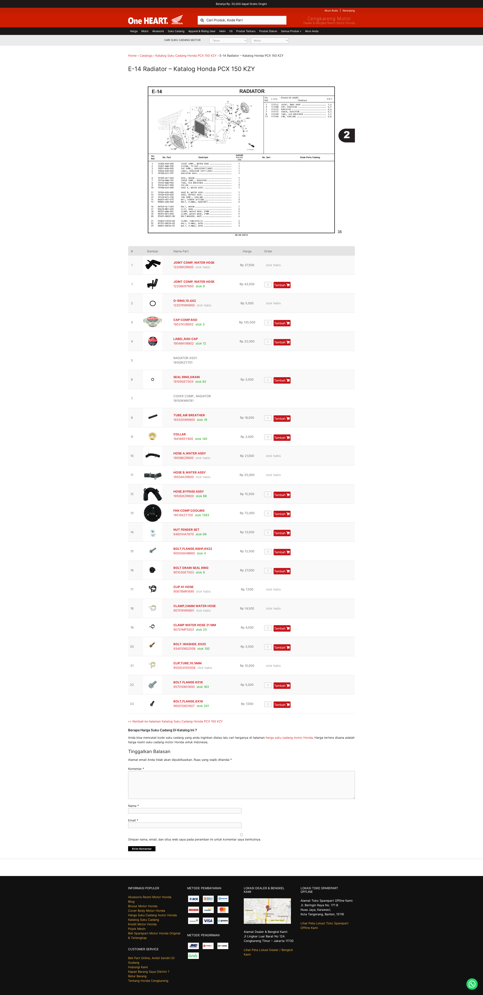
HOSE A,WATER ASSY (189, 453)
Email (133, 820)
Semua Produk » (291, 31)
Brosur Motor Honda (142, 906)
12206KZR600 (183, 267)
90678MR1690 (183, 591)
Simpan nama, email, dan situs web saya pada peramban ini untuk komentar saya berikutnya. (194, 839)
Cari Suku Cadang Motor (182, 40)
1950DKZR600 (183, 496)
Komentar (136, 769)
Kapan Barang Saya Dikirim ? (148, 971)
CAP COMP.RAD (185, 320)
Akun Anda (331, 10)
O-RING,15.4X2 (184, 301)
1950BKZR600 (183, 458)
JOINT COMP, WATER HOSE (194, 262)
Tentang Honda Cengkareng (148, 981)
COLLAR (179, 434)
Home (132, 55)
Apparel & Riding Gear (201, 31)
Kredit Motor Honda (142, 924)
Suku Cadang (176, 31)
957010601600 (184, 687)
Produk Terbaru (245, 31)
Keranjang (349, 10)
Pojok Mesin (136, 929)
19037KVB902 (183, 324)
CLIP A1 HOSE (183, 587)
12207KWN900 (184, 305)
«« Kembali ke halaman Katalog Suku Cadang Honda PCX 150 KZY (175, 721)
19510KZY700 (183, 515)
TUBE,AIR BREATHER (189, 415)
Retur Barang (137, 976)
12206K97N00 (183, 286)
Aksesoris (158, 31)
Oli (230, 31)
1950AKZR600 (183, 477)
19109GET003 (183, 381)
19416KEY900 (183, 439)
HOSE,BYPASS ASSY (188, 491)
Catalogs (146, 55)
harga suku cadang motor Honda (289, 737)
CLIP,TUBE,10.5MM (187, 663)
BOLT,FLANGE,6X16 (188, 701)
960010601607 (184, 706)
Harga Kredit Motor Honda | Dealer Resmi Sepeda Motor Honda (155, 20)
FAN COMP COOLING (189, 510)
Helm (222, 31)
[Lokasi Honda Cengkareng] (267, 923)
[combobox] (242, 20)
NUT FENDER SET (186, 529)
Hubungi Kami (138, 967)
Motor (144, 31)
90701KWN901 (183, 610)
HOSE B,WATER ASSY (189, 472)
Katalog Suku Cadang (143, 920)
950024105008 (184, 668)
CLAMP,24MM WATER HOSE (194, 606)
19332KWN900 (184, 420)
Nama (133, 806)
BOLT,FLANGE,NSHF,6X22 (192, 549)
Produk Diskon (268, 31)
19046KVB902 (183, 343)
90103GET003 (183, 572)
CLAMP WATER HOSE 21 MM (194, 625)
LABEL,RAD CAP (185, 339)
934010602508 (184, 648)
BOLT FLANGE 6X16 (188, 682)
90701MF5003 (183, 629)
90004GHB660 (184, 553)
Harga (134, 31)
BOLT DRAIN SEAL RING (190, 568)
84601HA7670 (183, 534)
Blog (131, 901)
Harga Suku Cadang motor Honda (152, 915)
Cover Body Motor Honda (146, 910)
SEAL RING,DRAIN (186, 377)
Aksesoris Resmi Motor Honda (149, 897)
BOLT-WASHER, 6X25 (189, 644)
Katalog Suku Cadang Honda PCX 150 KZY (186, 55)
